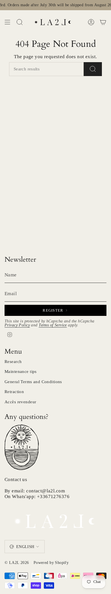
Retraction (14, 391)
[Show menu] (7, 22)
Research (13, 361)
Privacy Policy (17, 325)
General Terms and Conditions (33, 381)
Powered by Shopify (51, 563)
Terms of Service (53, 325)
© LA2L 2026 (17, 563)
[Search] (93, 69)
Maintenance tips (21, 371)
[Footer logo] (55, 519)
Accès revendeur (20, 402)
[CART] (103, 22)
